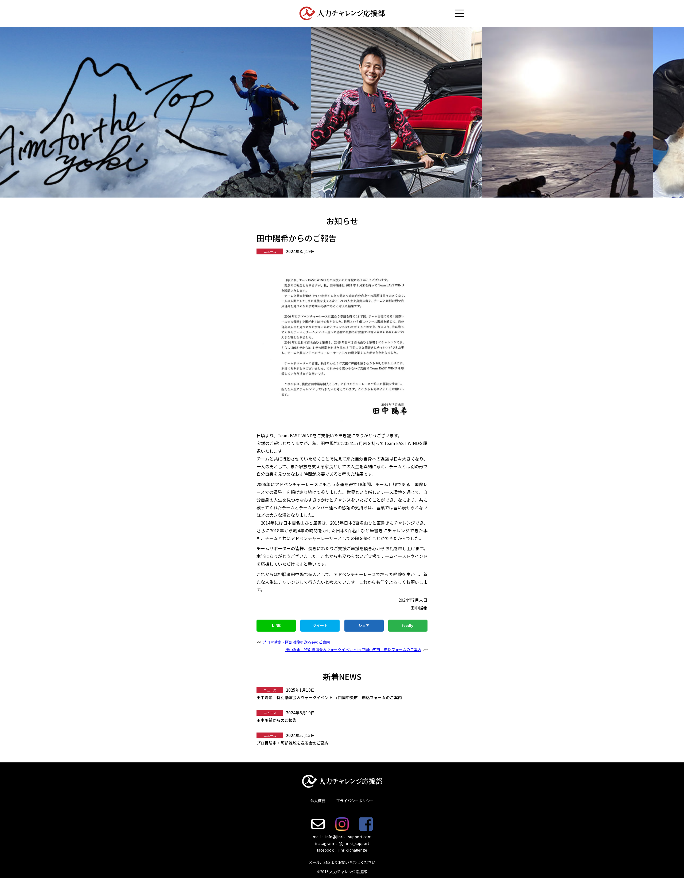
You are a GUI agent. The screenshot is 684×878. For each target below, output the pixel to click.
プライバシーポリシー (355, 800)
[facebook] (366, 824)
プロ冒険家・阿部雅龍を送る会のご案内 (296, 642)
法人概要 (317, 800)
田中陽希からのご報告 (276, 720)
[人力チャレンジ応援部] (342, 13)
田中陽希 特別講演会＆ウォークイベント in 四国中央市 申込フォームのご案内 (353, 649)
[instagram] (342, 824)
